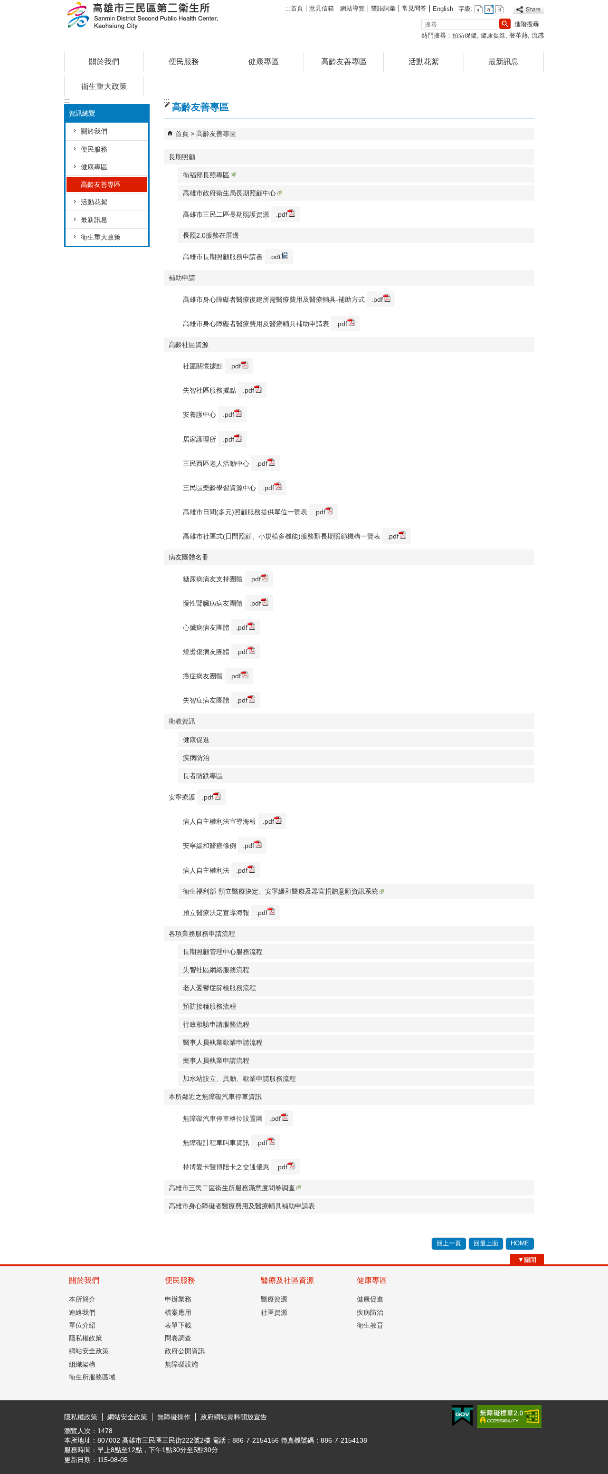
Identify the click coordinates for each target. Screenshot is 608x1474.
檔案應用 (178, 1312)
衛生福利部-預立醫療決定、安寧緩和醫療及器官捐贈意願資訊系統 (280, 891)
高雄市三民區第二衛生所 (144, 16)
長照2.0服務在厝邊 (211, 235)
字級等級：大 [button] (499, 9)
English (443, 8)
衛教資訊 (182, 721)
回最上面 (486, 1243)
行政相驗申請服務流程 (216, 1024)
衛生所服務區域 (92, 1377)
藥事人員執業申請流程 (216, 1060)
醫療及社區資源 (287, 1280)
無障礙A (509, 1416)
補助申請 (182, 277)
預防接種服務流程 (209, 1006)
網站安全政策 (89, 1351)
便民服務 (184, 62)
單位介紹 (82, 1325)
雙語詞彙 (383, 8)
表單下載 (178, 1325)
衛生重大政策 (104, 86)
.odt (275, 256)
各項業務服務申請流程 (202, 933)
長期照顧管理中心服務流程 (223, 951)
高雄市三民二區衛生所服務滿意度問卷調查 (232, 1188)
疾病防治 (196, 757)
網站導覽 (352, 8)
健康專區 (263, 62)
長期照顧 (182, 157)
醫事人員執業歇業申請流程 (223, 1042)
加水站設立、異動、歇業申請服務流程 (239, 1078)
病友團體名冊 (189, 557)
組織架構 (82, 1364)
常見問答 (414, 8)
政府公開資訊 (185, 1351)
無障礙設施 (181, 1364)
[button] (505, 24)
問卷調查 (178, 1338)
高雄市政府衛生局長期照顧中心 (229, 193)
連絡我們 (82, 1312)
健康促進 (493, 35)
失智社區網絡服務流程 (216, 969)
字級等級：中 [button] (489, 9)
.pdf (281, 214)
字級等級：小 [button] (479, 9)
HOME (520, 1243)
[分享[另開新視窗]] (528, 9)
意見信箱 (321, 8)
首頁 (297, 8)
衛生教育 (370, 1325)
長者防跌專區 (203, 776)
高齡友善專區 (344, 62)
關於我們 (104, 62)
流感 (538, 35)
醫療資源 (274, 1299)
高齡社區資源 (189, 344)
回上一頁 (449, 1243)
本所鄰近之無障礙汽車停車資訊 (215, 1096)
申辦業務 (178, 1299)
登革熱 (518, 35)
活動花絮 (423, 62)
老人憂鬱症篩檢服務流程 (219, 988)
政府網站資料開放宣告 (233, 1417)
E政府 (462, 1415)
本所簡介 (82, 1299)
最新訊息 (503, 62)
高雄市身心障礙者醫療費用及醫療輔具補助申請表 (242, 1206)
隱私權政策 (85, 1338)
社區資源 (274, 1312)
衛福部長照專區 (206, 175)
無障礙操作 (173, 1417)
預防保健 (464, 35)
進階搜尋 (526, 24)
